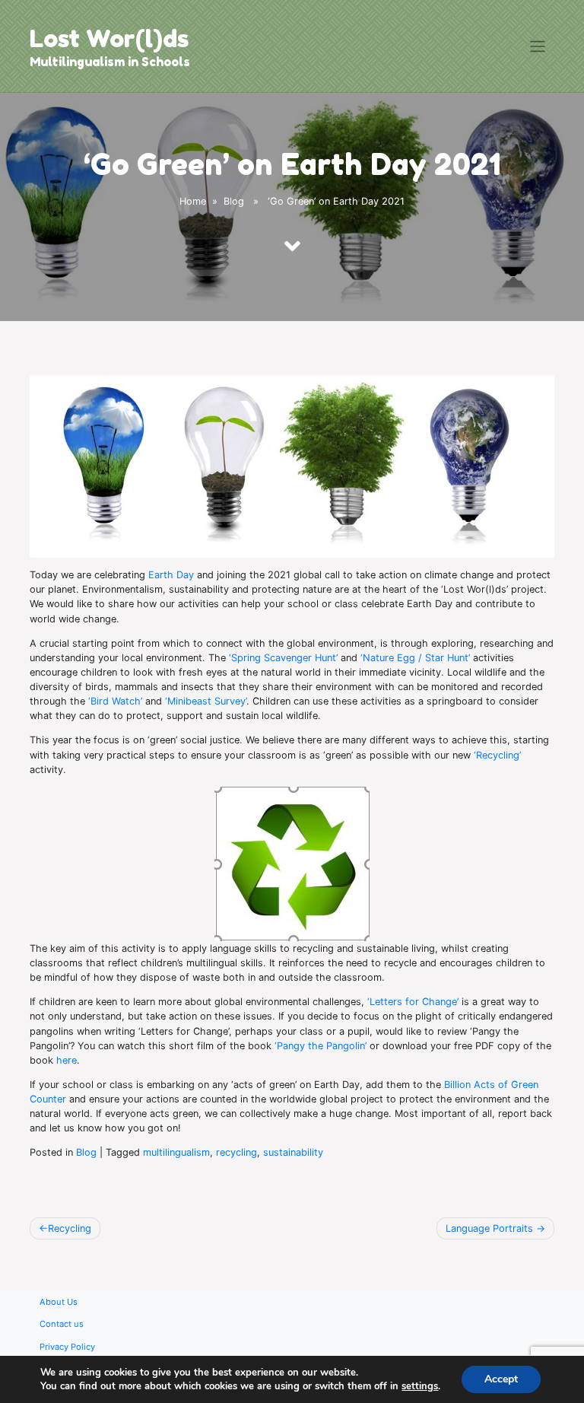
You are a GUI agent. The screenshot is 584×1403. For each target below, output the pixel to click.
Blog (234, 201)
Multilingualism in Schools (110, 61)
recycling (236, 1152)
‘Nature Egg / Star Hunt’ (415, 657)
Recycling (69, 1228)
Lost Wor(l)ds (109, 38)
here (66, 1060)
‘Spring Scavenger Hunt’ (283, 657)
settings (420, 1386)
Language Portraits (489, 1228)
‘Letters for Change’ (413, 1001)
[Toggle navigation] (538, 46)
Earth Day (171, 575)
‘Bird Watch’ (115, 701)
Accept (501, 1379)
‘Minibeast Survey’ (205, 701)
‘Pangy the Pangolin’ (321, 1045)
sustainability (293, 1152)
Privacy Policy (67, 1346)
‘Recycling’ (497, 755)
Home (192, 201)
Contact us (62, 1324)
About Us (59, 1301)
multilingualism (176, 1152)
